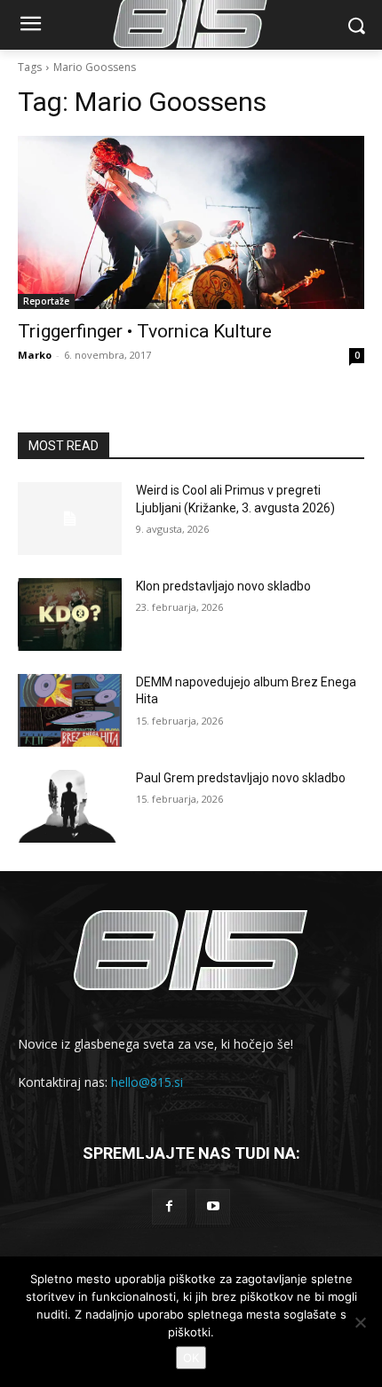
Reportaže (46, 301)
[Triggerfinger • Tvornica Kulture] (191, 222)
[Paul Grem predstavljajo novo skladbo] (70, 806)
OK (191, 1358)
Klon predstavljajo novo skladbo (223, 586)
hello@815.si (147, 1082)
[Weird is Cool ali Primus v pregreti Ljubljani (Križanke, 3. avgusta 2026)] (70, 518)
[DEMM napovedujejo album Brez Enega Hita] (70, 710)
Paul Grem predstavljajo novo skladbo (241, 778)
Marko (35, 354)
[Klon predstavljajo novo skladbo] (70, 614)
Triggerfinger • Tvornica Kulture (145, 331)
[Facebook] (169, 1206)
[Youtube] (212, 1206)
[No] (360, 1322)
